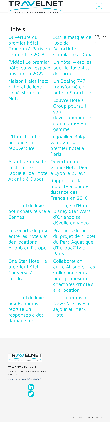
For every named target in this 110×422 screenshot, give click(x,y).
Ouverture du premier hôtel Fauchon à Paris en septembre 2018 (29, 45)
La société (13, 379)
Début (105, 36)
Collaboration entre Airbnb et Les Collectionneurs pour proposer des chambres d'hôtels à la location (74, 275)
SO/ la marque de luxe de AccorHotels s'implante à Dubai (73, 45)
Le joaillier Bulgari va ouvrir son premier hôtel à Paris (70, 145)
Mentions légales (93, 417)
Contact (37, 379)
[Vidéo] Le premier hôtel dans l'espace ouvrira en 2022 (29, 67)
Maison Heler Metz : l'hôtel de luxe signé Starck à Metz (28, 89)
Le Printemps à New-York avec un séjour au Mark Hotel (73, 306)
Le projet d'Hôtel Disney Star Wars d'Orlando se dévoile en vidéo (72, 214)
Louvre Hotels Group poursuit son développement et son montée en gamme (73, 114)
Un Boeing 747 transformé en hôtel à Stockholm (73, 86)
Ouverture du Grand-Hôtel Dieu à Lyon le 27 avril (69, 167)
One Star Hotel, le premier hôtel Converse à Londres (27, 269)
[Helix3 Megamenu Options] (99, 6)
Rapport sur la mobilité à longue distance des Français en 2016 (69, 189)
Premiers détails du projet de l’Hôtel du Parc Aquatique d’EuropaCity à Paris (74, 241)
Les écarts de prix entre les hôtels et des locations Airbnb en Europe (28, 239)
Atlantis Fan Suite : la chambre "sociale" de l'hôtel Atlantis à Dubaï (29, 170)
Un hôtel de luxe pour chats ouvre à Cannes (29, 211)
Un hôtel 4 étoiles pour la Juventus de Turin (72, 67)
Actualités (25, 379)
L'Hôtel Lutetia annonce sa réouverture (24, 142)
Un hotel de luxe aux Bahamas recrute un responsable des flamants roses (26, 309)
